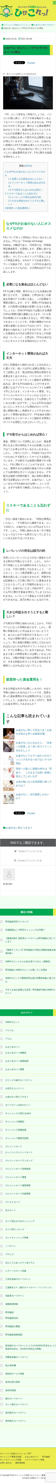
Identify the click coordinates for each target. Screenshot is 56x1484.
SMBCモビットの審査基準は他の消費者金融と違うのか (30, 979)
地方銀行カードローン (15, 1412)
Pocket (31, 63)
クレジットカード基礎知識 (17, 1169)
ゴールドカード (12, 1202)
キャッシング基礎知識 (15, 1130)
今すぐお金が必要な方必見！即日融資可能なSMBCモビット (30, 991)
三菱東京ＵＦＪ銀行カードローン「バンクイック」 (29, 1287)
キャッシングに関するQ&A (18, 1113)
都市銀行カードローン (15, 1421)
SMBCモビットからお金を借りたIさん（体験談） (28, 961)
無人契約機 (10, 1365)
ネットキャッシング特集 (16, 1237)
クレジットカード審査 (15, 1177)
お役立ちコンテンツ (14, 1088)
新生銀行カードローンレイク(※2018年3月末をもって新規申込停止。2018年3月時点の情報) (30, 1347)
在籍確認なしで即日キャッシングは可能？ (25, 930)
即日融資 (9, 1312)
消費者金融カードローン (16, 1357)
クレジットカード (13, 1146)
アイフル (9, 1030)
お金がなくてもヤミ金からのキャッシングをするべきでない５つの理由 (34, 759)
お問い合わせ (6, 1463)
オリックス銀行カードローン (19, 1080)
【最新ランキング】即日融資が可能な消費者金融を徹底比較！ (30, 951)
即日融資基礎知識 (13, 1334)
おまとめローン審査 (14, 1069)
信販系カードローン (14, 1295)
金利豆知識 (10, 1390)
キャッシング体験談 (14, 1121)
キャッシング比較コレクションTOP (15, 1453)
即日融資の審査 (12, 1326)
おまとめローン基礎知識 (16, 1061)
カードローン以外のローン (17, 1105)
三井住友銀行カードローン (17, 1279)
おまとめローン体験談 (15, 1053)
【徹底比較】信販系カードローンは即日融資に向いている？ (30, 940)
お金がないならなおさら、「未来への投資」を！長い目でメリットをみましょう (34, 746)
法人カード (10, 1210)
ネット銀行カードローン (16, 1404)
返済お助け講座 (12, 1382)
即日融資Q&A (11, 1318)
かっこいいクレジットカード (19, 1152)
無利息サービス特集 (14, 1373)
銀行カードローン (13, 1398)
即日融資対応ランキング (16, 921)
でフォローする (30, 851)
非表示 (28, 166)
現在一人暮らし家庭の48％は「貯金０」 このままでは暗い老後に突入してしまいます (34, 772)
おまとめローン (12, 1047)
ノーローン (10, 1246)
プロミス (9, 1254)
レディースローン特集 (15, 1271)
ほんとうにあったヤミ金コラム (20, 1262)
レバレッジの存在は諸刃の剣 (24, 197)
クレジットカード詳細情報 (17, 1193)
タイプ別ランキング (14, 1229)
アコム (8, 1038)
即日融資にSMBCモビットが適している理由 (26, 970)
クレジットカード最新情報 (17, 1185)
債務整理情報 (11, 1304)
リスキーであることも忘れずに (21, 193)
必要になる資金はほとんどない (25, 179)
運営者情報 (20, 1463)
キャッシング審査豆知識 (16, 1138)
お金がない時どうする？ (19, 828)
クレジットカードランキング (19, 1160)
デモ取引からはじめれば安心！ (25, 189)
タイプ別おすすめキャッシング (20, 1221)
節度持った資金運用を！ (18, 208)
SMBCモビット (12, 1022)
